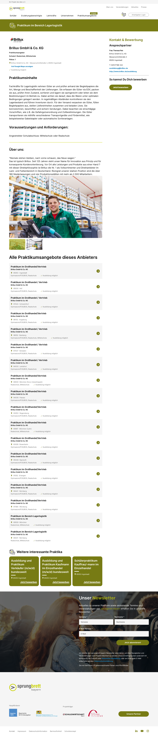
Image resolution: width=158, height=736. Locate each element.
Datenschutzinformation (38, 731)
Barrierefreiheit (56, 731)
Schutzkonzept (70, 731)
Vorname (83, 617)
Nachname (119, 617)
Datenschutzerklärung (103, 661)
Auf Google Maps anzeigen (22, 66)
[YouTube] (142, 731)
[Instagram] (148, 731)
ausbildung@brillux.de (118, 68)
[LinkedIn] (136, 731)
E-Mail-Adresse (86, 629)
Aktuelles (135, 7)
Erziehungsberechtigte (31, 16)
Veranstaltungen (122, 7)
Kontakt (12, 731)
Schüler (13, 16)
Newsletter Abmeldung (111, 658)
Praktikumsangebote (87, 16)
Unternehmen (67, 16)
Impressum (22, 731)
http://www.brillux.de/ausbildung (123, 71)
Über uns (110, 7)
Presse (143, 7)
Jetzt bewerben (28, 582)
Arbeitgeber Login (139, 15)
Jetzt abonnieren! (132, 642)
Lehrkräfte (51, 16)
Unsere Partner (134, 714)
